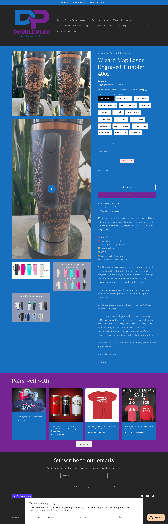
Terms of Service (58, 487)
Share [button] (103, 362)
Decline (119, 517)
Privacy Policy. (65, 510)
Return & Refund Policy (107, 487)
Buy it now (127, 194)
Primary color (110, 94)
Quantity (101, 139)
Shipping (101, 85)
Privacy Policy (73, 487)
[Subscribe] (104, 476)
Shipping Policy (88, 487)
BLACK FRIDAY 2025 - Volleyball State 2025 (139, 428)
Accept (83, 517)
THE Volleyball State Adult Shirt (28, 417)
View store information (110, 211)
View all (84, 444)
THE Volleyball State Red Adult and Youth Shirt (101, 428)
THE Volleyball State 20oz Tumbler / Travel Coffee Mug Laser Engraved (63, 429)
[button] (85, 20)
